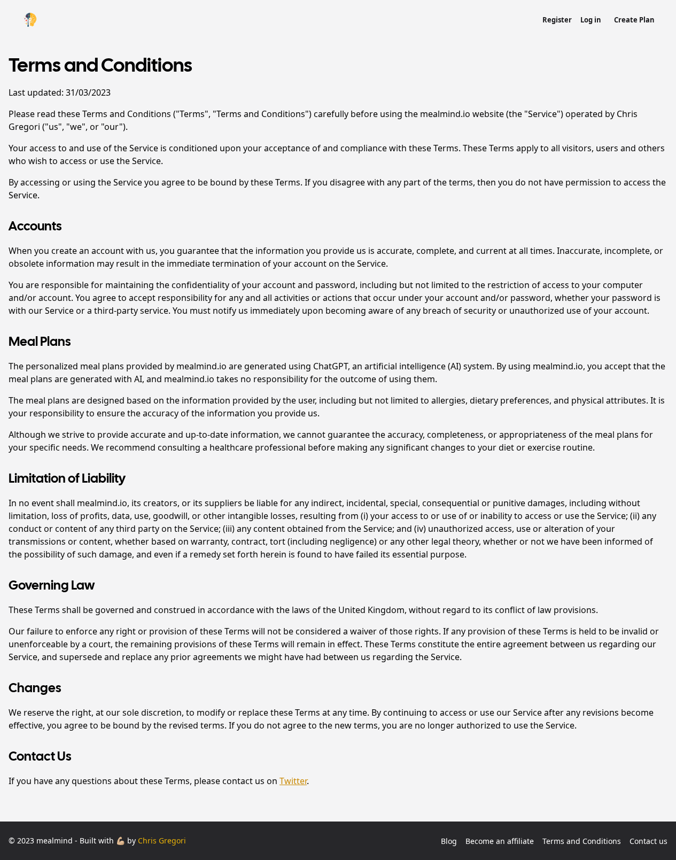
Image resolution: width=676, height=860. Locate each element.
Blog (449, 841)
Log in (590, 20)
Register (557, 20)
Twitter (293, 781)
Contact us (648, 841)
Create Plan (634, 20)
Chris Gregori (162, 840)
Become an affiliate (499, 841)
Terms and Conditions (581, 841)
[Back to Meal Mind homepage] (30, 19)
